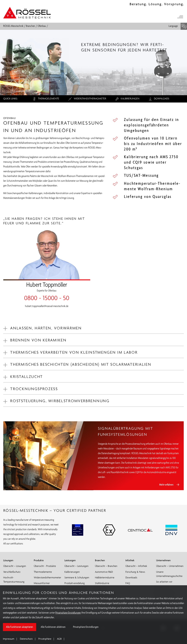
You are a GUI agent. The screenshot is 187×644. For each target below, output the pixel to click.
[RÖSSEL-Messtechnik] (27, 12)
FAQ (127, 583)
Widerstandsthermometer (89, 98)
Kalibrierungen (129, 98)
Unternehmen (163, 560)
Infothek (129, 560)
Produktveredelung (74, 583)
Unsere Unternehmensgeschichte (169, 574)
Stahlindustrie (102, 583)
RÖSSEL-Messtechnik (13, 26)
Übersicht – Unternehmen (169, 566)
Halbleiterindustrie (104, 577)
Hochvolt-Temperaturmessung (13, 579)
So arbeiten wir (164, 582)
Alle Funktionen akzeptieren (19, 627)
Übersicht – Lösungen (14, 566)
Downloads (161, 98)
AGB (59, 639)
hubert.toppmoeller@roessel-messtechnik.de (46, 306)
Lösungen (8, 560)
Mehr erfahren (166, 484)
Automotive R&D (104, 572)
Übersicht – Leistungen (76, 566)
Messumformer (42, 583)
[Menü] (180, 17)
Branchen (30, 26)
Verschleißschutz (11, 572)
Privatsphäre (44, 639)
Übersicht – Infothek (136, 566)
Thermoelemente (48, 98)
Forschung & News (135, 572)
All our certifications (13, 543)
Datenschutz (26, 639)
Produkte (39, 560)
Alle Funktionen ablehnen (53, 627)
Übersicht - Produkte (45, 566)
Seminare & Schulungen (76, 577)
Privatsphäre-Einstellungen (68, 612)
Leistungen (70, 560)
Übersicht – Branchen (106, 566)
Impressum (8, 639)
